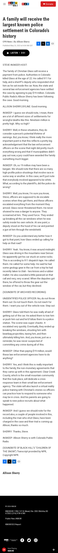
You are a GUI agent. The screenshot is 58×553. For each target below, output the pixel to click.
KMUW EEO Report (13, 524)
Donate (49, 4)
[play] (4, 549)
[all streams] (54, 549)
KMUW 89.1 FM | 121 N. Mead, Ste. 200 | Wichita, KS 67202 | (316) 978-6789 (26, 512)
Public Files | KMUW (13, 519)
